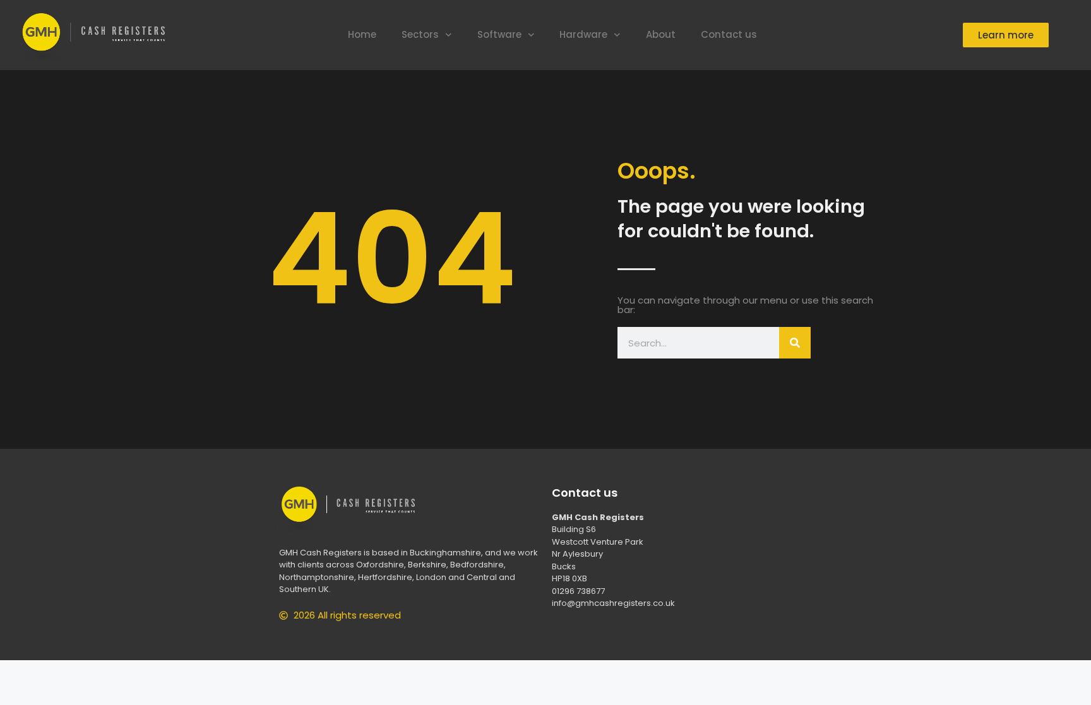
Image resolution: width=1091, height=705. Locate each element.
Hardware (583, 34)
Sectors (420, 34)
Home (362, 34)
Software (499, 34)
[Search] (795, 342)
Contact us (729, 34)
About (661, 34)
